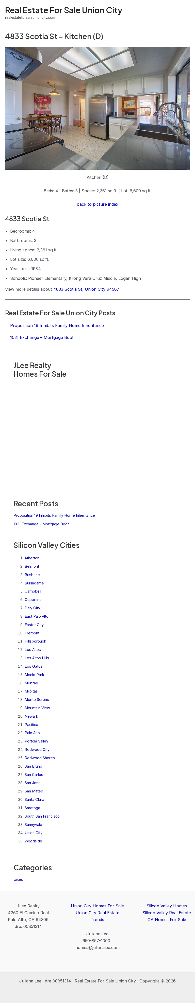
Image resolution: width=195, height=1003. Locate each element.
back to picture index (97, 204)
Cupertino (33, 599)
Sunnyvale (33, 824)
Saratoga (32, 808)
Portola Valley (36, 741)
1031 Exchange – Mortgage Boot (41, 524)
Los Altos (33, 649)
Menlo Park (34, 674)
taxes (18, 879)
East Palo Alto (36, 616)
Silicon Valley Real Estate (166, 912)
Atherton (32, 558)
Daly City (32, 608)
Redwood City (37, 749)
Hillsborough (35, 641)
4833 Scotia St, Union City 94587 (86, 289)
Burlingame (34, 583)
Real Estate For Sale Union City (63, 10)
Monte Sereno (37, 699)
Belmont (32, 566)
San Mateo (34, 791)
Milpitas (31, 691)
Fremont (32, 633)
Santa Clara (34, 799)
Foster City (34, 624)
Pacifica (31, 724)
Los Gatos (34, 666)
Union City (33, 833)
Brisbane (32, 575)
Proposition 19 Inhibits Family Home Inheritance (54, 515)
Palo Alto (32, 733)
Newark (31, 716)
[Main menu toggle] (184, 13)
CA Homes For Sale (167, 919)
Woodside (33, 841)
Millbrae (31, 683)
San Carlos (34, 774)
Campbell (33, 591)
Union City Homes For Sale (97, 905)
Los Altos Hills (37, 658)
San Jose (33, 783)
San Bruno (33, 766)
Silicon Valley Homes (167, 905)
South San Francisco (42, 816)
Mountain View (37, 708)
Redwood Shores (40, 758)
